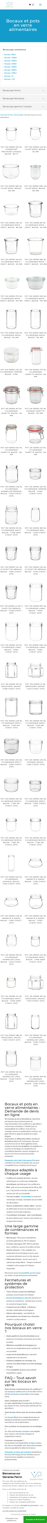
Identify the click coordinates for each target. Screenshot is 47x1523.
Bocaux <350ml (10, 67)
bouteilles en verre (29, 1273)
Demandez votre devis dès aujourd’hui (20, 1160)
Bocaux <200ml (10, 61)
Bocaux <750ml (10, 73)
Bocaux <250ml (10, 64)
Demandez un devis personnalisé (18, 1452)
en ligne (32, 1443)
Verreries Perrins (6, 115)
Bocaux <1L (8, 76)
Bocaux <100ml (10, 58)
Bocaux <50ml (10, 55)
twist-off (19, 1392)
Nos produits (18, 115)
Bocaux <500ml (10, 70)
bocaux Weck (26, 1197)
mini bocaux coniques (20, 1431)
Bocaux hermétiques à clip (16, 1298)
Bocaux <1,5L (9, 79)
